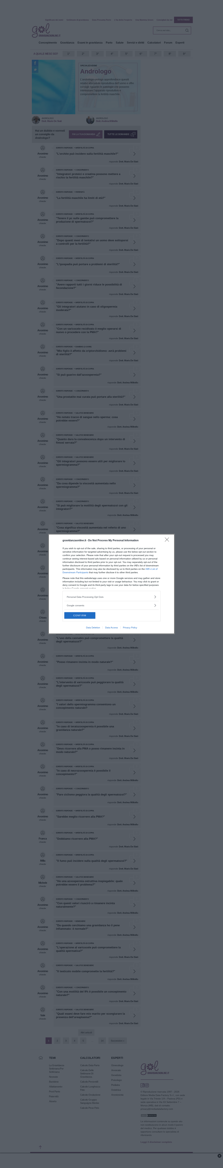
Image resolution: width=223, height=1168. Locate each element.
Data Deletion (93, 627)
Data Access (111, 627)
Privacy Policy (130, 627)
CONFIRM (79, 615)
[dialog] (111, 584)
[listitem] (111, 597)
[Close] (168, 541)
